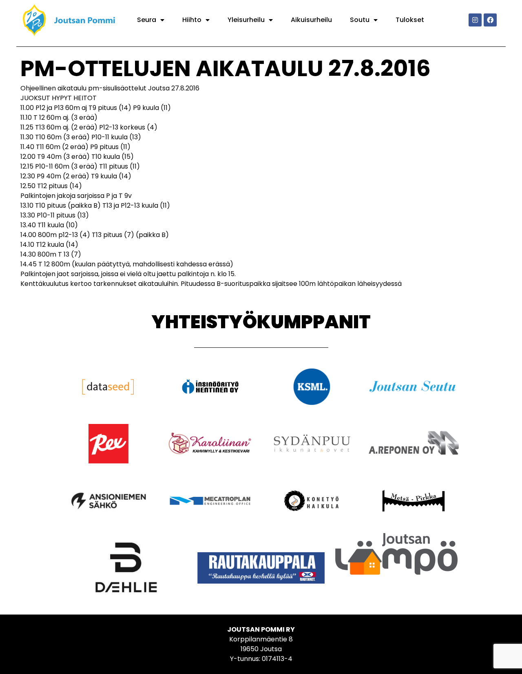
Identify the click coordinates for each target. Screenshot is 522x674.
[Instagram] (475, 19)
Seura (146, 19)
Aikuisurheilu (311, 19)
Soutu (359, 19)
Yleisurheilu (246, 19)
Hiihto (191, 19)
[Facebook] (490, 19)
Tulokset (410, 19)
